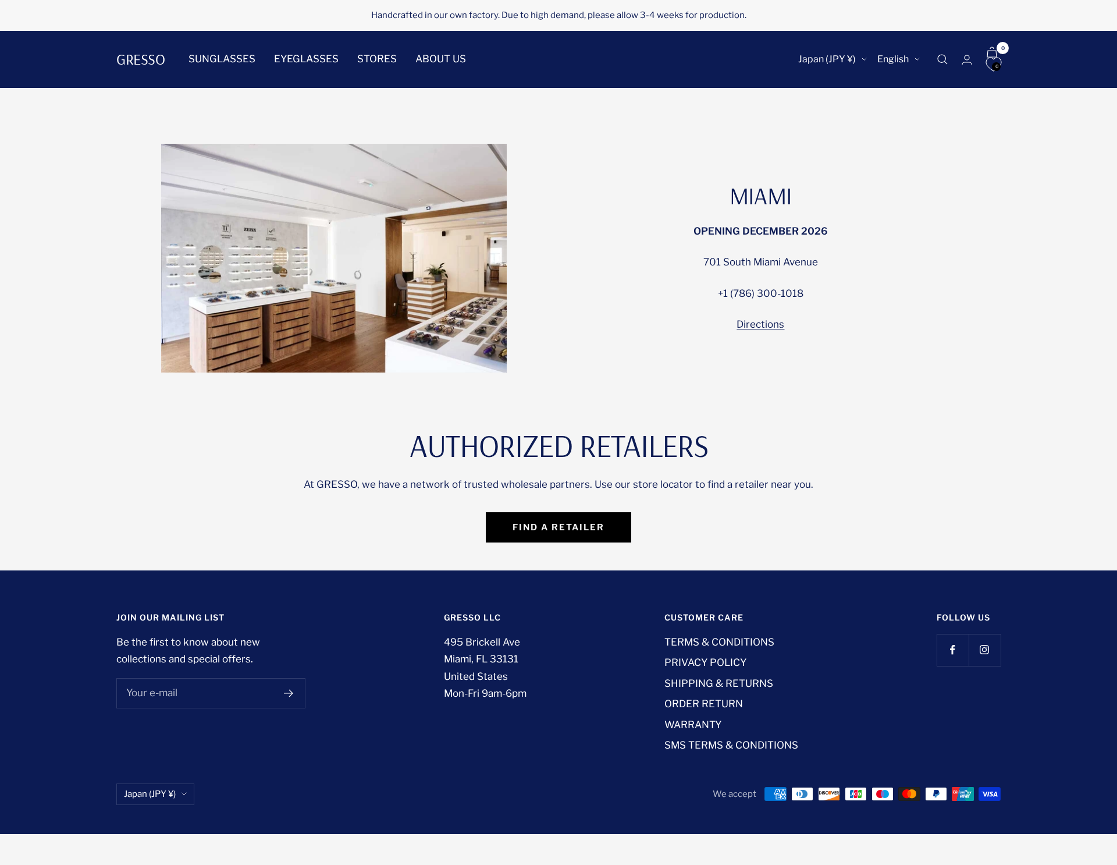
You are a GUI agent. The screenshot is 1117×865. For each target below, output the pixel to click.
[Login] (967, 60)
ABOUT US (440, 59)
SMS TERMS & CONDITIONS (731, 745)
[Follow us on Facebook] (953, 650)
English (893, 59)
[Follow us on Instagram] (985, 650)
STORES (377, 59)
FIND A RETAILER (558, 527)
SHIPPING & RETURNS (718, 683)
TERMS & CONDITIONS (719, 642)
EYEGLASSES (306, 59)
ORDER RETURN (703, 704)
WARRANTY (692, 725)
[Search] (942, 59)
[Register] (289, 693)
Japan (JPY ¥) (827, 59)
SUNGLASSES (221, 59)
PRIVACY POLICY (705, 662)
